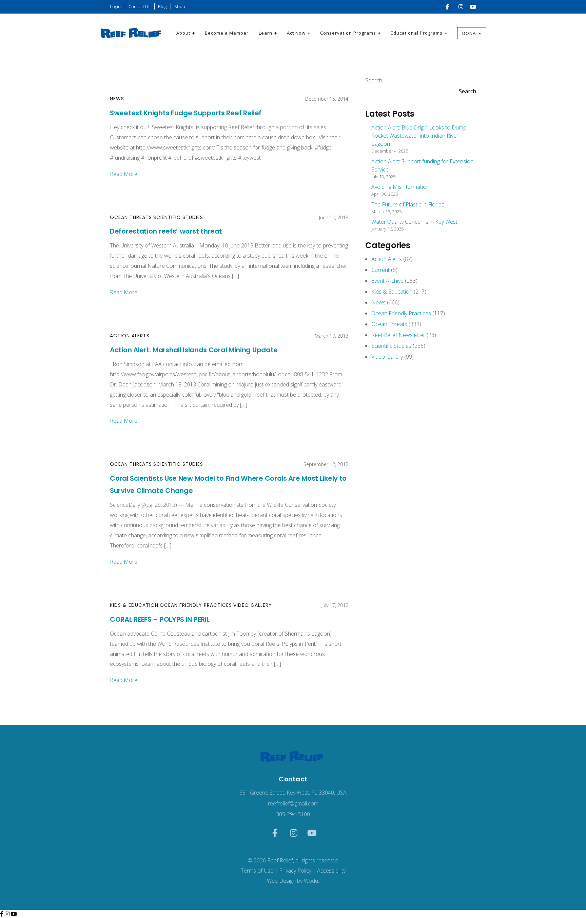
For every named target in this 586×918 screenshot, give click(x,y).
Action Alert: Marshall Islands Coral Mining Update (194, 350)
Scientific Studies (178, 217)
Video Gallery (252, 605)
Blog (162, 6)
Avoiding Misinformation (400, 187)
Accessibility (331, 870)
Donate (471, 33)
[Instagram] (8, 914)
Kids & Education (134, 605)
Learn (265, 33)
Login (115, 6)
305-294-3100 (293, 814)
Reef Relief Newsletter (398, 335)
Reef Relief (280, 860)
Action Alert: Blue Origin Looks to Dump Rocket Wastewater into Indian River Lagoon (418, 135)
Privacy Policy (295, 870)
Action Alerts (130, 335)
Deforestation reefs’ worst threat (166, 231)
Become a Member (227, 33)
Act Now (296, 33)
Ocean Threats (131, 217)
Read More (123, 174)
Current (380, 270)
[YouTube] (14, 914)
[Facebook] (2, 914)
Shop (179, 6)
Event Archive (387, 280)
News (117, 98)
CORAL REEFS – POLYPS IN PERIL (159, 619)
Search (373, 80)
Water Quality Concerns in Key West (414, 221)
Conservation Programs (348, 33)
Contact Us (139, 6)
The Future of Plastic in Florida (408, 204)
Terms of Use (257, 870)
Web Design (281, 880)
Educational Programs (417, 33)
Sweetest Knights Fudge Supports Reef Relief (185, 113)
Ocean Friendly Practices (196, 605)
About (183, 33)
